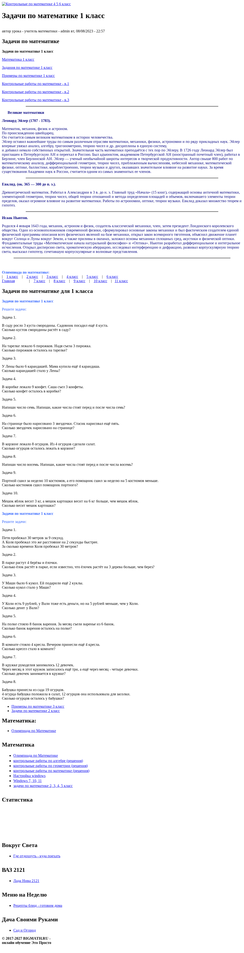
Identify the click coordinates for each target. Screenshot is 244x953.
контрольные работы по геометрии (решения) (50, 766)
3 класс (52, 277)
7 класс (39, 281)
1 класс (12, 277)
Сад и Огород (24, 930)
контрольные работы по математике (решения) (51, 771)
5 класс (92, 277)
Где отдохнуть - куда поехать (36, 856)
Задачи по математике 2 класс (35, 711)
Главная (8, 281)
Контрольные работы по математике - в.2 (35, 92)
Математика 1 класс (18, 59)
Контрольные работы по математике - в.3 (35, 100)
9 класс (79, 281)
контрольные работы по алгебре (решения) (48, 761)
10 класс (100, 281)
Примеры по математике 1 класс (28, 76)
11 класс (121, 281)
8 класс (59, 281)
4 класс (72, 277)
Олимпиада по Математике (33, 731)
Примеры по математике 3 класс (37, 706)
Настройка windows (29, 776)
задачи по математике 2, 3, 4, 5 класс (43, 786)
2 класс (32, 277)
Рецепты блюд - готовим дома (37, 905)
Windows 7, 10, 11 (27, 781)
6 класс (112, 277)
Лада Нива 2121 (26, 881)
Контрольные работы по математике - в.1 (35, 84)
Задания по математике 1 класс (27, 67)
